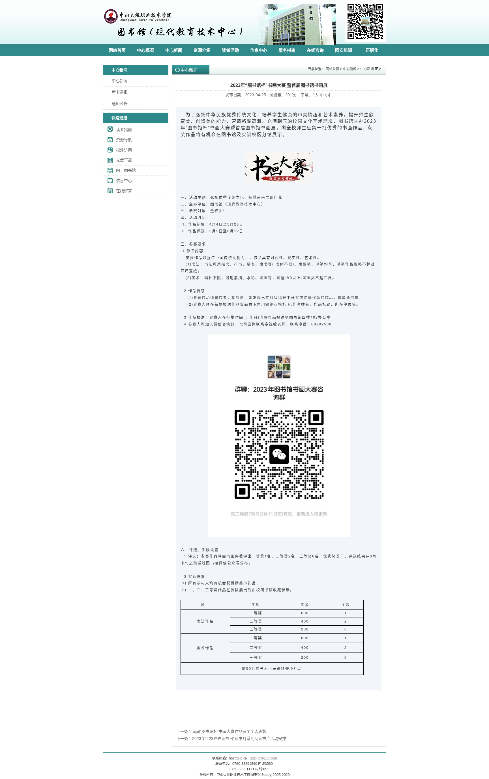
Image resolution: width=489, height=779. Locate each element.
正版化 (372, 50)
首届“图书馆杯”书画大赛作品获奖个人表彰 (229, 731)
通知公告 (120, 103)
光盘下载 (124, 160)
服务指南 (286, 50)
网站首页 (117, 50)
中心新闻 (173, 50)
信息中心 (258, 50)
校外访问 (124, 150)
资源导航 (124, 140)
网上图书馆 (126, 170)
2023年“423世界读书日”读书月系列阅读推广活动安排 (239, 738)
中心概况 (145, 50)
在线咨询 (315, 50)
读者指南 (124, 129)
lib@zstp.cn (238, 758)
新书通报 (120, 92)
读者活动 (230, 50)
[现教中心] (173, 41)
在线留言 (124, 190)
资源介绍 (202, 50)
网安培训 (343, 50)
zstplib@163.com (263, 758)
